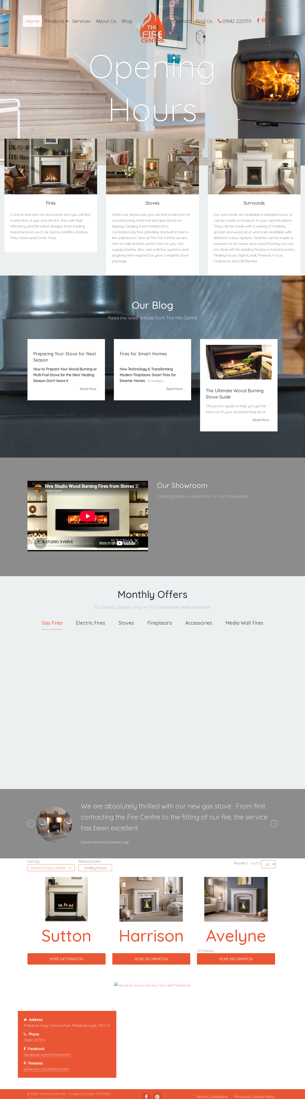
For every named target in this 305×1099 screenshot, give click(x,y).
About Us (106, 21)
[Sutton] (66, 899)
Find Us (204, 21)
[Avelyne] (236, 899)
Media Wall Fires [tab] (244, 623)
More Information (55, 765)
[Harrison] (151, 899)
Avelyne (236, 935)
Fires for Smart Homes (143, 353)
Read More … (89, 389)
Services (81, 21)
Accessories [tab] (198, 623)
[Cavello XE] (120, 650)
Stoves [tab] (126, 623)
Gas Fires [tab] (52, 623)
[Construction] (152, 28)
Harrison (151, 935)
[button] (31, 823)
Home (32, 21)
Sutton (66, 935)
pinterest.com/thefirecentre (46, 1069)
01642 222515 (237, 21)
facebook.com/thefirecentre (47, 1054)
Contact (181, 21)
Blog (127, 21)
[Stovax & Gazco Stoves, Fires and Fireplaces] (152, 984)
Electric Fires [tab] (90, 623)
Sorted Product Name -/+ (51, 868)
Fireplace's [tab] (159, 623)
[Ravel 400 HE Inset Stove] (55, 650)
